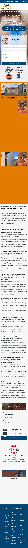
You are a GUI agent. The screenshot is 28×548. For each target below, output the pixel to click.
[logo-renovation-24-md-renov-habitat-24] (7, 6)
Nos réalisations (20, 28)
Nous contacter (7, 28)
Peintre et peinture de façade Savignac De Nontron (14, 530)
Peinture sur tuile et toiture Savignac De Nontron (22, 531)
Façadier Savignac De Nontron (14, 522)
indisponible (5, 1)
